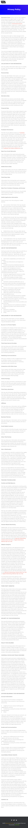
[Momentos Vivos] (4, 2)
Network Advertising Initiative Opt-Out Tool (15, 572)
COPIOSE (17, 824)
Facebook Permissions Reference (11, 148)
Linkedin (16, 820)
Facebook (22, 132)
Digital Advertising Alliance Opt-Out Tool (13, 573)
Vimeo (11, 820)
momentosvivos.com (17, 23)
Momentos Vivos (10, 823)
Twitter (14, 820)
